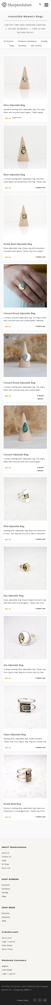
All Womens (8, 41)
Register (5, 966)
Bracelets (22, 46)
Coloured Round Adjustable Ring (19, 313)
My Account (7, 938)
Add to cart (41, 187)
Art (28, 990)
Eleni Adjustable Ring (14, 526)
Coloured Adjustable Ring (16, 455)
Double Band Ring (12, 804)
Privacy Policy (22, 1000)
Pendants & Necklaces (27, 41)
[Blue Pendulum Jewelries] (16, 9)
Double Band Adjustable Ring (18, 244)
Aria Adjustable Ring (14, 665)
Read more (16, 117)
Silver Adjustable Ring (14, 105)
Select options (40, 397)
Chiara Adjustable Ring (15, 734)
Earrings (44, 41)
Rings (12, 46)
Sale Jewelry (36, 46)
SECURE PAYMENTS (18, 29)
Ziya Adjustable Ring (14, 596)
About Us (5, 853)
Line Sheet (7, 970)
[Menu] (46, 5)
